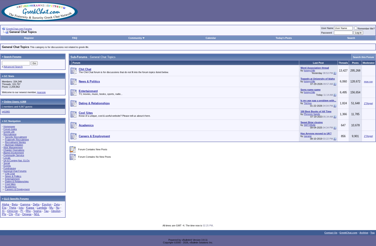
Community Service (13, 155)
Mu (51, 207)
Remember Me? (366, 28)
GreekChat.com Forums (19, 28)
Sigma (37, 211)
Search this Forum (363, 57)
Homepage (9, 126)
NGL (37, 214)
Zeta (57, 204)
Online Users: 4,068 (15, 101)
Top (372, 232)
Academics (11, 186)
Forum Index (10, 129)
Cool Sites (10, 184)
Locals (6, 158)
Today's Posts (284, 38)
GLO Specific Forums (16, 198)
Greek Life (9, 131)
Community (135, 38)
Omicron (12, 211)
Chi (11, 214)
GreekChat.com (348, 232)
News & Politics (13, 176)
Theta (12, 207)
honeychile (309, 70)
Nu (57, 207)
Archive (363, 232)
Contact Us (330, 232)
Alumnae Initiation (14, 145)
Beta (15, 204)
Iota (21, 207)
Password (326, 32)
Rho (28, 211)
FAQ (74, 38)
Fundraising (9, 168)
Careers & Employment (17, 189)
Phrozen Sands (312, 114)
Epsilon (46, 204)
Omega (26, 214)
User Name (327, 28)
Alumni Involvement (13, 152)
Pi (21, 211)
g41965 (6, 111)
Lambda (42, 207)
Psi (17, 214)
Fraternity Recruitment (17, 139)
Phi (4, 214)
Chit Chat (10, 173)
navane (308, 136)
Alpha (5, 204)
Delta (36, 204)
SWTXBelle (310, 125)
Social (6, 163)
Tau (46, 211)
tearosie (41, 92)
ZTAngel (368, 103)
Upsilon (55, 211)
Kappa (30, 207)
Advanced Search (13, 66)
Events (7, 165)
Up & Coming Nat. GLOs (16, 160)
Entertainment (12, 179)
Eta (4, 207)
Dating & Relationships (17, 181)
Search (351, 38)
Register (29, 38)
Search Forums (12, 56)
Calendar (211, 38)
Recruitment (9, 134)
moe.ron (368, 81)
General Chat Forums (15, 171)
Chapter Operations (13, 150)
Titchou (308, 103)
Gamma (25, 204)
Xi (3, 211)
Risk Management (13, 147)
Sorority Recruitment (16, 137)
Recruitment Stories (15, 142)
